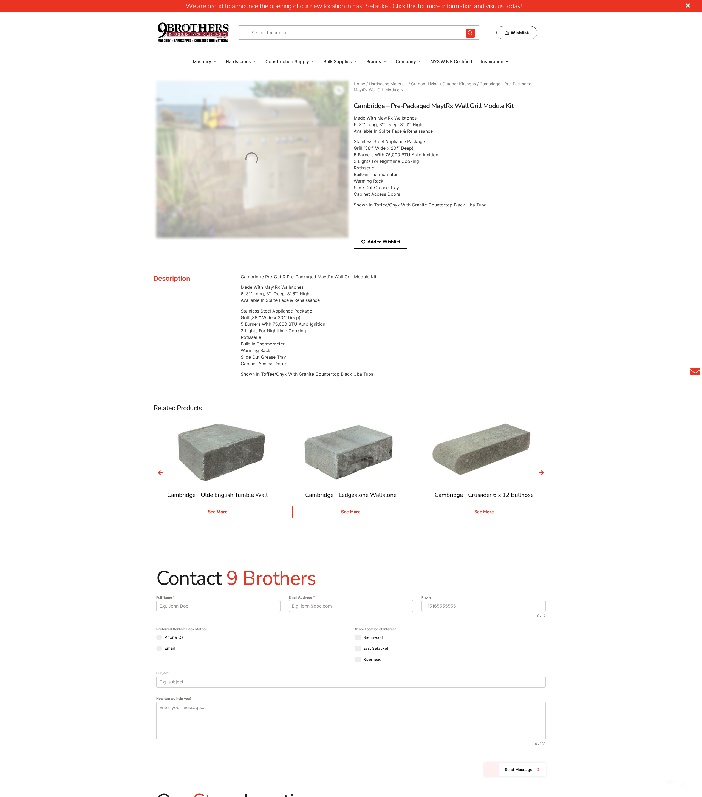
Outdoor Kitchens (459, 83)
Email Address (302, 597)
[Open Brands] (385, 61)
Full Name (165, 597)
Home (359, 83)
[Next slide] (541, 473)
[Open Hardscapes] (254, 61)
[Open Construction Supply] (312, 61)
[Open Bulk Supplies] (355, 61)
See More (217, 512)
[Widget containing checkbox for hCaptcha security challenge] (197, 765)
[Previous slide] (160, 473)
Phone (426, 597)
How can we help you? (174, 698)
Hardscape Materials (388, 83)
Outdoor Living (425, 83)
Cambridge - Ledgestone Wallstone (351, 495)
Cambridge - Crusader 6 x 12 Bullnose (484, 495)
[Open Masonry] (215, 61)
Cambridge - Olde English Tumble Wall (217, 495)
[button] (380, 242)
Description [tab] (172, 278)
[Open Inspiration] (507, 61)
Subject (162, 673)
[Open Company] (419, 61)
